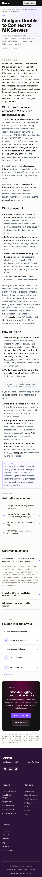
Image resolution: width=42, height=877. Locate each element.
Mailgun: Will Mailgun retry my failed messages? (20, 356)
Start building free (21, 715)
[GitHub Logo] (5, 769)
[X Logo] (16, 769)
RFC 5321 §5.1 (20, 135)
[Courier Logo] (6, 3)
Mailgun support (16, 453)
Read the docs (21, 722)
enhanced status (25, 169)
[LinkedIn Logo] (10, 769)
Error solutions (13, 9)
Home (3, 9)
